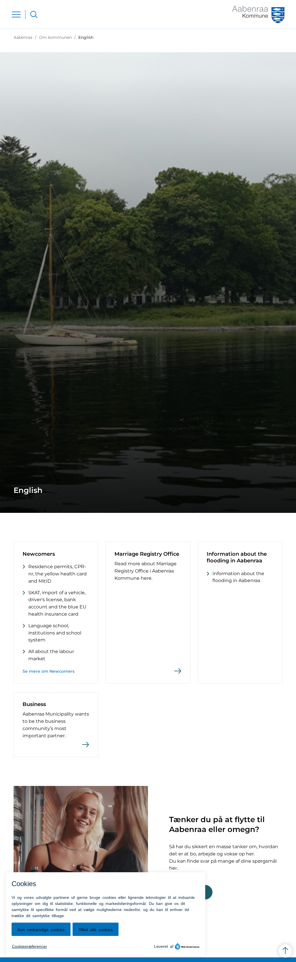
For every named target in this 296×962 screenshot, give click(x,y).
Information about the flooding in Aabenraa (238, 577)
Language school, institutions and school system (54, 633)
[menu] (16, 14)
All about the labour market (51, 655)
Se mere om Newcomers (49, 671)
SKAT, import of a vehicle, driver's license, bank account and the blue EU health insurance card (57, 603)
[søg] (33, 14)
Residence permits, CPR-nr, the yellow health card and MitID (57, 574)
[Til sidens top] (285, 951)
